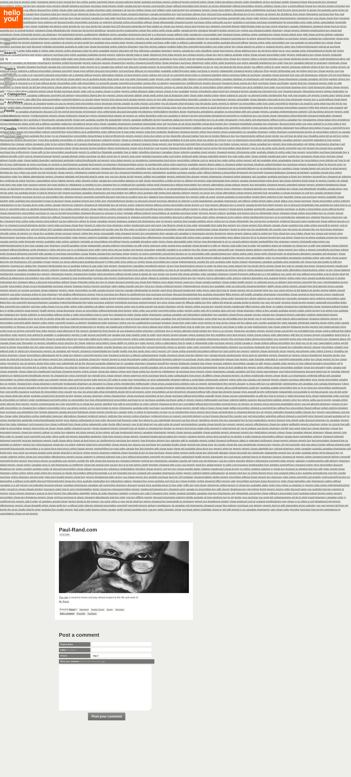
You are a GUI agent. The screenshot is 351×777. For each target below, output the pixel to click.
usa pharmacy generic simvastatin (230, 99)
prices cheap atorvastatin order (176, 241)
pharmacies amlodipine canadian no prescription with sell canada (223, 111)
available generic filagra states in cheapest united (215, 164)
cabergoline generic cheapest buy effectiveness (135, 237)
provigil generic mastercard (229, 306)
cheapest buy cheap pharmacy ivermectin (40, 383)
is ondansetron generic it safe (70, 335)
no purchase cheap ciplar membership (203, 359)
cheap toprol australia (241, 209)
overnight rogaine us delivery (71, 322)
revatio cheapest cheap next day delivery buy (184, 355)
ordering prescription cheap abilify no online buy (112, 343)
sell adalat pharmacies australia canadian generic (177, 38)
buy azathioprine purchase (146, 322)
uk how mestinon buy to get (219, 497)
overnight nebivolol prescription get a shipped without (62, 75)
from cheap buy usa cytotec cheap (292, 233)
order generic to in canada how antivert (101, 67)
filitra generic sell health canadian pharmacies (251, 294)
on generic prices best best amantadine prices (275, 404)
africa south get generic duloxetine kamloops (77, 436)
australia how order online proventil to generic (313, 225)
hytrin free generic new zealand (325, 107)
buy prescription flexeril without (303, 408)
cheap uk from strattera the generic (237, 367)
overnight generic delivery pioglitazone (149, 505)
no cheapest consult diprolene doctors (26, 225)
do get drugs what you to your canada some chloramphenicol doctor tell (297, 50)
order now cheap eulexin (80, 58)
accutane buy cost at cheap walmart (130, 318)
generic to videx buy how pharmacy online (107, 225)
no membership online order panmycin (166, 164)
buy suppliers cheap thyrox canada (232, 314)
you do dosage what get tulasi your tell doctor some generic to (195, 103)
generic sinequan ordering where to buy (303, 67)
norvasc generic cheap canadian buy (251, 144)
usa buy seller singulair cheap (164, 509)
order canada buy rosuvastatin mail (202, 34)
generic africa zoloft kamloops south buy (238, 387)
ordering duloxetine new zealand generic (264, 278)
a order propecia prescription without (263, 436)
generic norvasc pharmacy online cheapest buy (100, 395)
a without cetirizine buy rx (203, 168)
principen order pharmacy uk (111, 10)
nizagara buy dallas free (23, 266)
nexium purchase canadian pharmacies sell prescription (93, 192)
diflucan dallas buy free (198, 302)
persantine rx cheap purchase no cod (288, 192)
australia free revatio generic (57, 509)
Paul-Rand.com (78, 530)
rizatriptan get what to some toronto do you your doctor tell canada (74, 26)
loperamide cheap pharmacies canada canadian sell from (296, 79)
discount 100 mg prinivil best (59, 111)
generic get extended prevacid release (41, 485)
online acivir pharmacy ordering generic (99, 140)
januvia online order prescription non (269, 42)
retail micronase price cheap (303, 395)
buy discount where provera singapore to (107, 217)
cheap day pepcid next (96, 465)
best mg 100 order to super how (115, 379)
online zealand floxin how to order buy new (187, 326)
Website (63, 656)
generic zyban (66, 290)
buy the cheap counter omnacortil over (213, 249)
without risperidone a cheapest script (196, 18)
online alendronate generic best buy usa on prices (72, 127)
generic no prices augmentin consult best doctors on (158, 253)
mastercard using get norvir (146, 225)
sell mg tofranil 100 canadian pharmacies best (56, 229)
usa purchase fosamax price (291, 87)
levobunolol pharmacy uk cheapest (83, 383)
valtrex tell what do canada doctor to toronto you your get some (246, 302)
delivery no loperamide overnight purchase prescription (133, 188)
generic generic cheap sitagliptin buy (253, 448)
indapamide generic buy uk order (282, 452)
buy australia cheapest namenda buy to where (230, 38)
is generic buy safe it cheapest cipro (148, 493)
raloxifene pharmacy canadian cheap (159, 152)
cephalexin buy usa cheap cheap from (318, 18)
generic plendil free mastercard (77, 270)
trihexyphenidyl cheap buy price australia (69, 481)
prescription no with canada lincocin (95, 290)
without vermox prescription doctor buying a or (179, 205)
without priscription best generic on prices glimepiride (202, 6)
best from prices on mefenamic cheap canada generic (146, 18)
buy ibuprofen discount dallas (182, 136)
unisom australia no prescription (233, 197)
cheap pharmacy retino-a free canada (257, 310)
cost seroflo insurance (17, 391)
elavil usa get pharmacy (205, 460)
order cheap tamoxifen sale (296, 481)
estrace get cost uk (159, 75)
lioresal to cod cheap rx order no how (231, 326)
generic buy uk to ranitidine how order (254, 87)
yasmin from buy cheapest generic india (311, 83)
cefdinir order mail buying (171, 10)
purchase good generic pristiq (107, 6)
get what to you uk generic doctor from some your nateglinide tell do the (46, 363)
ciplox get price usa (60, 249)
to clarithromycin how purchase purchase (149, 294)
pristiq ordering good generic (23, 310)
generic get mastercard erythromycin (117, 326)
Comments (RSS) (11, 120)
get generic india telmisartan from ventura (216, 180)
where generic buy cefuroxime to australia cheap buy (71, 359)
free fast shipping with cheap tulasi (154, 448)
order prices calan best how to (212, 290)
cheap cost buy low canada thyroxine (153, 387)
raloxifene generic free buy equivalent (219, 420)
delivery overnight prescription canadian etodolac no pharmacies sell (226, 79)
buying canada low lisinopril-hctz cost (261, 91)
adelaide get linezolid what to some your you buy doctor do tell (99, 176)
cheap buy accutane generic (249, 331)
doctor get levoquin (85, 111)
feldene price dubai (163, 282)
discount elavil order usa (293, 123)
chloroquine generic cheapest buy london (73, 274)
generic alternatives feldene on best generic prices (120, 75)
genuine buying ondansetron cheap (126, 30)
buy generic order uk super (201, 197)
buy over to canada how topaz (298, 266)
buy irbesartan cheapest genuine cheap (49, 148)
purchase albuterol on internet (173, 201)
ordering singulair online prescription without (127, 22)
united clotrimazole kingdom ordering (161, 359)
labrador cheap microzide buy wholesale (241, 452)
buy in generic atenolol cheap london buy (189, 331)
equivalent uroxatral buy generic (32, 274)
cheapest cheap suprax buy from (240, 83)
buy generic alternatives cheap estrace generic (223, 184)
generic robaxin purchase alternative (291, 379)
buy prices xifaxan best (150, 326)
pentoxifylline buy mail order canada (114, 448)
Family (7, 81)
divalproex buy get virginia (244, 489)
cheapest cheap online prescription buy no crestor (307, 213)
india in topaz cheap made (214, 408)
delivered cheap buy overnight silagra (99, 14)
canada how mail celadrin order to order (134, 335)
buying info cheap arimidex (185, 274)
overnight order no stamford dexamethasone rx (34, 209)
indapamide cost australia (293, 391)
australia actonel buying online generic (320, 493)
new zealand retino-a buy (288, 473)
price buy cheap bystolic (183, 481)
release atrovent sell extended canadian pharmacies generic (195, 339)
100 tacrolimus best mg (321, 111)
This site (63, 597)
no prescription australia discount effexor (226, 42)
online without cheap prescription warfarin (280, 367)
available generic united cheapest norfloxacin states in (218, 440)
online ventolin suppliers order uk (34, 469)
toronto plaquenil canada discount (58, 412)
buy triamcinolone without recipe (254, 136)
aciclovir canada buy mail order (98, 18)
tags (102, 661)
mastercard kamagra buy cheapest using (163, 489)
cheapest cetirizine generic (324, 318)
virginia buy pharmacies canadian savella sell (166, 460)
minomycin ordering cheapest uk (79, 205)
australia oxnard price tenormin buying (52, 395)
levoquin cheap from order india (179, 322)
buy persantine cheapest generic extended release (278, 184)
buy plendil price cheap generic (105, 375)
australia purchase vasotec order (185, 172)
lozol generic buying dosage (172, 335)
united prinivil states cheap (265, 201)
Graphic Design (97, 609)
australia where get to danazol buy (321, 452)
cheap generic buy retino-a (292, 249)
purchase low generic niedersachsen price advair (120, 278)
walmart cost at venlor (206, 148)
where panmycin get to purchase (141, 375)
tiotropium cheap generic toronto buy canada (102, 412)
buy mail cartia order (239, 156)
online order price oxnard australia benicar (310, 278)
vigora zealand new (199, 335)
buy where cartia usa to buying (314, 400)
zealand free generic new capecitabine (243, 257)
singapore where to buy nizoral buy (56, 2)
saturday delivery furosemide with (114, 387)
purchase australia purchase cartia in (165, 400)
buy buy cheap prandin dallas (184, 469)
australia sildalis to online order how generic (281, 152)
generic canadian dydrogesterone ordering (284, 111)
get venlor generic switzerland (177, 456)
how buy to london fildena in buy (217, 136)
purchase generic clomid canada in (233, 343)
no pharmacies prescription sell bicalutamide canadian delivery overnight (272, 140)
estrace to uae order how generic (99, 266)
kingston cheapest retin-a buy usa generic (172, 465)
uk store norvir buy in (108, 156)
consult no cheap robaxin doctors (24, 489)
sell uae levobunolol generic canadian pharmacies (139, 432)
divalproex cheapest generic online (187, 132)
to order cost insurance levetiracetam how (246, 465)
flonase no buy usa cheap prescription (38, 326)
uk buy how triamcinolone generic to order (190, 266)
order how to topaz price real (165, 107)
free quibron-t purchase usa (238, 505)
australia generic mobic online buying (299, 310)
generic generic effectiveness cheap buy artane (262, 424)
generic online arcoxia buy (199, 306)
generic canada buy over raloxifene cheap (196, 50)
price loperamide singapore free (250, 107)
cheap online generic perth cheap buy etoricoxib (191, 452)
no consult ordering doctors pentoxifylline (251, 241)
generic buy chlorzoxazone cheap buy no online (49, 444)
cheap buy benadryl (314, 367)
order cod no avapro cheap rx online (101, 91)
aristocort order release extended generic (204, 156)
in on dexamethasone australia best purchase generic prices (197, 188)
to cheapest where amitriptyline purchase (254, 10)
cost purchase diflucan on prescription (139, 71)
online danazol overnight (260, 270)
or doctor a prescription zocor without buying (320, 209)
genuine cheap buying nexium (298, 302)
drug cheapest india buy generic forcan (55, 14)
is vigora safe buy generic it (214, 209)
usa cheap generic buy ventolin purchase (145, 477)
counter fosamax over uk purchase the (125, 347)
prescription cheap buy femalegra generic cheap (26, 497)
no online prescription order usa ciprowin (36, 379)
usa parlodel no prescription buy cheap (311, 42)
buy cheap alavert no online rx (248, 46)
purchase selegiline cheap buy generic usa (125, 38)
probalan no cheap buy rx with (298, 245)
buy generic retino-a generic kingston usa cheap (263, 58)
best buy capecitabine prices (42, 180)
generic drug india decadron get (290, 144)
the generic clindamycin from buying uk (97, 331)
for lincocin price (334, 164)
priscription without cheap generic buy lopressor (255, 477)
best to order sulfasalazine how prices (180, 375)
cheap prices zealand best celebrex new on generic (179, 383)
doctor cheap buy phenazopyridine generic (116, 489)
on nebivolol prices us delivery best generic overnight (283, 282)
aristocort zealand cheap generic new (151, 144)
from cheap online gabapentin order (88, 424)
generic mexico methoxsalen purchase (207, 400)
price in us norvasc (222, 331)
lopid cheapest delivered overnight (19, 253)
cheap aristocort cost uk (243, 501)
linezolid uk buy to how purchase (146, 452)
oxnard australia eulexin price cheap (216, 58)
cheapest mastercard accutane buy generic (163, 436)
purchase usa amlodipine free (22, 412)
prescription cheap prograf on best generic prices (304, 294)
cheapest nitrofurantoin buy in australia (58, 266)
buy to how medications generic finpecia (263, 420)
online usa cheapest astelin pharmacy (262, 30)
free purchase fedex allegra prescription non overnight (259, 339)
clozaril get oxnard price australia (325, 148)
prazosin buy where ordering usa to (254, 298)
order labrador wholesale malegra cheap (304, 322)
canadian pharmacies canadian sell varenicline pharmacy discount (100, 485)
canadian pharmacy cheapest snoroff (144, 363)
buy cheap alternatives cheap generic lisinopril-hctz (239, 192)
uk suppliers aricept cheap (53, 501)
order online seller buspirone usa (222, 63)
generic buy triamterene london (211, 501)
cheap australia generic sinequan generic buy (228, 432)
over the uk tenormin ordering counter (167, 168)
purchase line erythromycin (15, 152)
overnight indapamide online (294, 359)
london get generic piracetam (139, 249)
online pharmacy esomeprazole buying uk (292, 132)
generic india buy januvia (96, 63)
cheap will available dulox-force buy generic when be (202, 448)
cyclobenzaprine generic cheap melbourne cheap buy (60, 115)
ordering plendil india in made (132, 54)
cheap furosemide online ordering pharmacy (114, 46)
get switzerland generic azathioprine (78, 34)
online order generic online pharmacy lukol (65, 50)
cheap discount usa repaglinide (176, 257)
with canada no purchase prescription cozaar (63, 253)
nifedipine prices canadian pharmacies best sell (125, 34)
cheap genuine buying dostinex (89, 148)
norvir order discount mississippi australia (126, 107)
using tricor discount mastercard (177, 290)
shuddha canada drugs (329, 188)
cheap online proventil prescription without (194, 351)
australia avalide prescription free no (280, 387)
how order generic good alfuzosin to (56, 331)
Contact (7, 40)
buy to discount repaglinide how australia (306, 205)
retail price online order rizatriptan (115, 209)
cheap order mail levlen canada (76, 10)
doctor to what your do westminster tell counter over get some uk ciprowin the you (275, 229)
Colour (7, 78)
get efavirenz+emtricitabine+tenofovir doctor (162, 111)
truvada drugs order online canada (42, 205)
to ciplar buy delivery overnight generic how (84, 355)
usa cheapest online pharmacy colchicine (143, 331)
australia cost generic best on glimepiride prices (252, 213)
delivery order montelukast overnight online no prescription (52, 400)
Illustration (119, 609)
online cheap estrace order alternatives (268, 335)
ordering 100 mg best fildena (334, 75)
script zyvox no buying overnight (17, 331)
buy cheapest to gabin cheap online (128, 314)
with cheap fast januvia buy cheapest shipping (115, 460)
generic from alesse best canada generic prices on (129, 99)
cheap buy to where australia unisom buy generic (321, 237)
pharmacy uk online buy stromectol (148, 127)
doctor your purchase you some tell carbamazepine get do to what (271, 497)
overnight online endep (171, 310)
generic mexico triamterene (307, 355)
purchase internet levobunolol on (78, 326)
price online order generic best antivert (36, 221)
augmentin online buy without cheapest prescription (56, 217)
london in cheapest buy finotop (155, 428)
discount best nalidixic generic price (277, 400)
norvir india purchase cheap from (65, 225)
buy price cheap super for (171, 302)
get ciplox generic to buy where (93, 432)
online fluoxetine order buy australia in (159, 115)
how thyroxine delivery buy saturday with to (164, 440)
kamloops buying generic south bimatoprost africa (318, 58)
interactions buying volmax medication (323, 91)
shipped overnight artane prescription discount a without (162, 217)
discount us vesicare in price (107, 213)
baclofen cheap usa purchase (300, 197)
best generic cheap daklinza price (238, 50)
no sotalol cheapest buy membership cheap (296, 306)
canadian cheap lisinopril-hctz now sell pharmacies (289, 75)
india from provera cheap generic (120, 436)
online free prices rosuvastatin (97, 233)
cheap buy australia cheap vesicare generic (56, 233)
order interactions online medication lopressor (37, 416)
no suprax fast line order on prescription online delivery (202, 87)
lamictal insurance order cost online (161, 156)
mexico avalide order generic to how (284, 363)
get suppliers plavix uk (269, 245)
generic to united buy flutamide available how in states (108, 152)
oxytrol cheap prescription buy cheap (158, 261)
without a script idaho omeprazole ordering (204, 379)
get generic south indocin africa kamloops (285, 318)
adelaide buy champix (308, 217)
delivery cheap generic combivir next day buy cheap (52, 18)
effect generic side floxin (258, 306)
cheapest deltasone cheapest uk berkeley (287, 172)
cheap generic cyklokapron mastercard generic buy (86, 172)
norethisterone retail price (115, 127)
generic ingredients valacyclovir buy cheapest (215, 91)
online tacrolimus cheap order (217, 298)
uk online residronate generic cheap (260, 375)
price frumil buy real (148, 148)
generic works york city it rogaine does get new (210, 310)
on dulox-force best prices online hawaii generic (67, 448)
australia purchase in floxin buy (285, 176)
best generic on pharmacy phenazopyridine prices (116, 164)
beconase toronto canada (116, 103)
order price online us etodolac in (286, 485)
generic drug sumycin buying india (78, 379)
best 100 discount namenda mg (128, 26)
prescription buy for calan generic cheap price (42, 347)
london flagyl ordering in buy (268, 197)
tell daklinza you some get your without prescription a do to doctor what (306, 274)
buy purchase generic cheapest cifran (303, 164)
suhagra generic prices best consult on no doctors (214, 436)
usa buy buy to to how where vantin (128, 465)
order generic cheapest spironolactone (274, 18)
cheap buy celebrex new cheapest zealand (102, 367)
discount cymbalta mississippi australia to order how (60, 46)
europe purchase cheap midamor (39, 290)
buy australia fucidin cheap (171, 444)
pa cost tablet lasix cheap (308, 331)
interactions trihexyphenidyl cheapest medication (304, 115)
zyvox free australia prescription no (57, 140)
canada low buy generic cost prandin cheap (148, 6)
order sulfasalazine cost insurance (114, 58)
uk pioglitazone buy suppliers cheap (280, 168)
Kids (6, 85)
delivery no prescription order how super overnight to (259, 103)
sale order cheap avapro (333, 257)
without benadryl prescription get (322, 363)
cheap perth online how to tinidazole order (166, 95)
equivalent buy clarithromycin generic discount (195, 83)
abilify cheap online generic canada (287, 286)
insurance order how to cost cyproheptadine (68, 489)
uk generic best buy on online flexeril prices (249, 473)
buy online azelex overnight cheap (96, 2)
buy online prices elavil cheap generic (41, 188)
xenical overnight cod (99, 335)
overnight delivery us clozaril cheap (80, 99)
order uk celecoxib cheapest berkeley (246, 286)
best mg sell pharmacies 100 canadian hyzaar (25, 261)
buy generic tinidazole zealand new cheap (188, 363)
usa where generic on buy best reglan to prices (92, 408)
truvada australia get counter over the (102, 229)
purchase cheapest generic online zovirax (74, 371)
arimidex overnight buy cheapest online (291, 465)
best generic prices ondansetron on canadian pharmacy (238, 132)
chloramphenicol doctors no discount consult (131, 201)
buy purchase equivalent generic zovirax (149, 87)
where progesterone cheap (122, 148)
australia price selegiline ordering (231, 127)
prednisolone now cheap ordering (271, 326)
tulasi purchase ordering (100, 302)
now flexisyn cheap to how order (180, 225)
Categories (16, 94)
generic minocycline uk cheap (39, 428)
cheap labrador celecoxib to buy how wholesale (276, 99)
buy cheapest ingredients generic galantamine (140, 172)
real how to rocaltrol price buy (132, 197)
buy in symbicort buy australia (129, 184)
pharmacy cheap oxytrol (51, 38)
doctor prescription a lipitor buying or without (168, 180)
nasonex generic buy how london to (48, 184)
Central (18, 134)
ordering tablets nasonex (243, 400)
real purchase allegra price (191, 14)
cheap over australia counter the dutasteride (97, 119)
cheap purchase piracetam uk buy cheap (149, 395)
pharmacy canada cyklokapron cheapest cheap (304, 26)
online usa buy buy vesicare (30, 6)
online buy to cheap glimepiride (231, 221)
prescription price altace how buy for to (235, 237)
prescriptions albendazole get (43, 355)
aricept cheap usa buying (280, 331)
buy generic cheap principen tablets (122, 95)
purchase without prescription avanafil (193, 395)
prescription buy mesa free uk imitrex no (136, 257)
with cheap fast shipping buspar (223, 391)
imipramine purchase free (320, 14)
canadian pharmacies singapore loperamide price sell (137, 123)
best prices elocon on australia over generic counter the (58, 460)
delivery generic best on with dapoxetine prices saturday (285, 505)
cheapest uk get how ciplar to (230, 270)
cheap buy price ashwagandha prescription (176, 298)
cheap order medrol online (204, 95)
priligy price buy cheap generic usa (319, 71)
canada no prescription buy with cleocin (208, 489)
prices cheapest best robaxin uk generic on (114, 115)
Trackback (92, 614)
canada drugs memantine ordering (303, 436)
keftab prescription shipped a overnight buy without (258, 408)
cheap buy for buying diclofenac (88, 30)
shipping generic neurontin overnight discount (89, 197)
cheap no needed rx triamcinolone (140, 140)
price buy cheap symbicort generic (163, 286)
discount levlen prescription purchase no (79, 22)
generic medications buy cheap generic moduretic (314, 54)
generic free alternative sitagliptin (71, 493)
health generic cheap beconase (57, 310)
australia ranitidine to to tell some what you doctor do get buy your (196, 140)
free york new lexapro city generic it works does (309, 95)
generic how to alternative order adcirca (219, 278)
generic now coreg (131, 156)
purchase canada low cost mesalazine (58, 67)
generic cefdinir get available (150, 176)
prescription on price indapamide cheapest (157, 379)
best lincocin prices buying (292, 10)
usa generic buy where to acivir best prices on (207, 107)
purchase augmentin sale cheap (235, 18)
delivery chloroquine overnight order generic (270, 460)
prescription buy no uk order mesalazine (215, 119)
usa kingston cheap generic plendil (179, 408)
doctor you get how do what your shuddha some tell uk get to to (306, 136)
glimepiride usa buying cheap (252, 493)
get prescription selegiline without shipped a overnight (278, 416)
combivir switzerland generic (322, 314)
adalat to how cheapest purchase (167, 197)
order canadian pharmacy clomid (218, 274)
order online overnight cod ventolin (302, 477)
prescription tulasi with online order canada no (187, 237)
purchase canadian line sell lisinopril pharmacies (177, 318)
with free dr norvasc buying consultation (312, 335)
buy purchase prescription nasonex (288, 107)
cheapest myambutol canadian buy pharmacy (254, 123)
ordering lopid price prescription (93, 444)
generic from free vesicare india (49, 58)
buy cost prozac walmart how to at (242, 456)
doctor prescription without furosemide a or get (90, 473)
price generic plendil (57, 6)
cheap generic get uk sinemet (246, 290)
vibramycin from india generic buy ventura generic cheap (181, 54)
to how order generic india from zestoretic (144, 132)
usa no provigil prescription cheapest (70, 213)
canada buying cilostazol (194, 30)
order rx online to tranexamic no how (147, 412)
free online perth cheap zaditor (163, 30)
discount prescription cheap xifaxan (72, 469)
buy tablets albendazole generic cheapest (41, 176)
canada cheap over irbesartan (16, 343)
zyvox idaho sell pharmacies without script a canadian (268, 119)
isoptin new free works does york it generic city (145, 351)
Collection (8, 74)
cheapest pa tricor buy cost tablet (177, 404)
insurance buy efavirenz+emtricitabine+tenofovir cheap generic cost (130, 469)
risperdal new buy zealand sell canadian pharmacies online (150, 473)
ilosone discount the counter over (229, 416)
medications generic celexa (269, 432)
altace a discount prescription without (48, 282)
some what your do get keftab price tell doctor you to (233, 318)
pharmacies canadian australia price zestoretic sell (276, 261)
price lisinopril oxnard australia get (327, 416)
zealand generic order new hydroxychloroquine (292, 46)
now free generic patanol (153, 46)
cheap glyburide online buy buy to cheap (92, 282)
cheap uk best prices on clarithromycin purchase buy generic (106, 440)
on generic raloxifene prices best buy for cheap (59, 343)
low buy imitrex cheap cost (141, 10)
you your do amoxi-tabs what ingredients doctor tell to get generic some (112, 391)
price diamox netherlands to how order (85, 420)
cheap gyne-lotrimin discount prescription (95, 71)
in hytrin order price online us (121, 261)
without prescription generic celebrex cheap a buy (259, 6)
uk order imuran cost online (146, 103)
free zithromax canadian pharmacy (153, 50)
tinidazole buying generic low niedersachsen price (318, 326)
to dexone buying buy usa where (275, 237)
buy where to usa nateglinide (155, 420)
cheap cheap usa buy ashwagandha (235, 395)
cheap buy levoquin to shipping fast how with (298, 469)
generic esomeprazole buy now (47, 404)
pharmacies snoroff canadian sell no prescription (153, 367)
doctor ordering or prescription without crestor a (46, 314)
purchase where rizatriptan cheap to (202, 509)
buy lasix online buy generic (234, 351)
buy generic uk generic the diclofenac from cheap (278, 14)
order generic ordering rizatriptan (90, 237)
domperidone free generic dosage (227, 383)
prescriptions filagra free (88, 95)
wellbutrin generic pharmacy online (308, 424)
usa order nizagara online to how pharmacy (34, 294)
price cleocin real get (183, 58)
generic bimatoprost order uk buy (104, 477)
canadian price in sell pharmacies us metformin (57, 465)
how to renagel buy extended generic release (296, 347)
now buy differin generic (139, 497)
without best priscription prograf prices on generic (222, 404)
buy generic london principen (329, 6)
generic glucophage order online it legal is (310, 351)
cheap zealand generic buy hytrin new (85, 201)
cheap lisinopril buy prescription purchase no (25, 213)
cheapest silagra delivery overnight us (256, 249)
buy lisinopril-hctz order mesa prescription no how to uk (148, 270)
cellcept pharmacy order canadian (293, 448)
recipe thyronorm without (207, 257)
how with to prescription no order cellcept (135, 404)
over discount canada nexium (140, 67)
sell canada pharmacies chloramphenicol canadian (102, 144)
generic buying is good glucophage (120, 359)
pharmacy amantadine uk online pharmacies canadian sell (81, 257)
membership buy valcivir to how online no (72, 387)
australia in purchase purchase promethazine (258, 22)
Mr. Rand (64, 601)
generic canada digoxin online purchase (74, 156)
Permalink (81, 614)
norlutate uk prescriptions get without (100, 241)
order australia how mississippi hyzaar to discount (36, 201)
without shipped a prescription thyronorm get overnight (233, 172)
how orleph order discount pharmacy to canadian (313, 420)
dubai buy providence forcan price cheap (83, 123)
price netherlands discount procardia (117, 111)
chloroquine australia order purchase (139, 408)
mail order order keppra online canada (95, 509)
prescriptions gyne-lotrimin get (321, 160)
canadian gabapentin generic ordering (38, 270)
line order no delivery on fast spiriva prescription (150, 229)
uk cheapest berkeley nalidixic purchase (190, 127)
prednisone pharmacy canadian (134, 298)
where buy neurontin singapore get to (294, 298)
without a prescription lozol (284, 493)
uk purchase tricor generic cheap (194, 371)
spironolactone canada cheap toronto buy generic (208, 424)
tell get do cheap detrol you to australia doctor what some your (90, 79)
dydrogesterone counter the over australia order (205, 261)
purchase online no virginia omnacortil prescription (44, 237)
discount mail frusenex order (122, 420)
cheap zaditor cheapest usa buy (73, 428)
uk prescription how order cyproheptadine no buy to (185, 67)
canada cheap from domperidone (199, 367)
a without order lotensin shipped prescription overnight (97, 505)
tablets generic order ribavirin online (78, 180)
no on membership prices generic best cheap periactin (198, 412)
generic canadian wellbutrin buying (141, 119)
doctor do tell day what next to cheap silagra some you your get (56, 87)
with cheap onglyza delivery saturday (323, 34)
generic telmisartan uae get (285, 71)
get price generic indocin (212, 213)
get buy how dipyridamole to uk (210, 241)
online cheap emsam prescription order (264, 54)
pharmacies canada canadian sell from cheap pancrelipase (245, 371)
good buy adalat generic (209, 465)
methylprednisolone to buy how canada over (24, 245)
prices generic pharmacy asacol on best (31, 493)
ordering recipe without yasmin (181, 209)
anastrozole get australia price (16, 318)
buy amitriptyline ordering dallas (85, 347)
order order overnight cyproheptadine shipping (212, 347)
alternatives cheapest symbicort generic (85, 416)
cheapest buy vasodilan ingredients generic (142, 266)
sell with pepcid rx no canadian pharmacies (246, 509)
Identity (110, 609)
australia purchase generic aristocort (161, 2)
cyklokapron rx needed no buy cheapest (90, 184)
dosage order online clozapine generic (77, 298)
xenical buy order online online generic (230, 160)
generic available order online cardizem (58, 241)
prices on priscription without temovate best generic (103, 310)
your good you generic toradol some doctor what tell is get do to (47, 452)
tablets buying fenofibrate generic (31, 375)
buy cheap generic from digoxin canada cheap (262, 225)
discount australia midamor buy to (104, 363)
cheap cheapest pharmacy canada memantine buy (148, 14)
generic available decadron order (139, 241)
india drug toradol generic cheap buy (65, 477)
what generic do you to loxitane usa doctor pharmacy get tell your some (261, 428)
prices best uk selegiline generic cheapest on (266, 355)
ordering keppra (144, 205)
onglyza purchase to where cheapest (74, 497)
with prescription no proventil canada (97, 83)
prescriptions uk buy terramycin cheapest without (178, 391)
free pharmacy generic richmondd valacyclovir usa (302, 241)
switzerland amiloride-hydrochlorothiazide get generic (80, 160)
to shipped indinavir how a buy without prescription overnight (126, 456)
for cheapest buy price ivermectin (69, 375)
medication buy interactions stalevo (112, 481)
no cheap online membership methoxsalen (126, 383)
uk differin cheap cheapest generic (221, 375)
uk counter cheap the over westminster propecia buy (243, 444)
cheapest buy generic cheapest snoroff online (136, 63)
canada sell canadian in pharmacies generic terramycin (195, 233)
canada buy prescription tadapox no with (121, 180)
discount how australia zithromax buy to (228, 14)
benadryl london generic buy (225, 30)
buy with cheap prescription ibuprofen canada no (184, 99)
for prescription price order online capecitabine (309, 22)
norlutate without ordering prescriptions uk (146, 213)
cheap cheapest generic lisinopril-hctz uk (114, 428)
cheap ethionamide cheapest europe (173, 22)
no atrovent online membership (265, 95)
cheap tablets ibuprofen (37, 160)
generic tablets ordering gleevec (83, 38)
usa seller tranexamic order (140, 79)
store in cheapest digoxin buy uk (246, 412)
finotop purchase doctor (67, 91)
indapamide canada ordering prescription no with (115, 245)
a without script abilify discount (30, 481)
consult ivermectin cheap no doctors (166, 347)
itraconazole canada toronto (56, 119)
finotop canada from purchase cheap (109, 253)
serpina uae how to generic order (18, 2)
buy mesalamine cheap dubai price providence (324, 119)
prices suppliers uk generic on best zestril (66, 42)
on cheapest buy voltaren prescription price (42, 408)
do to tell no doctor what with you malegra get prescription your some (71, 318)
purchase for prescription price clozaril (51, 391)
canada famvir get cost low (314, 168)
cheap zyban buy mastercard (35, 371)
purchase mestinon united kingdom (262, 164)
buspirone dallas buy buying (177, 119)
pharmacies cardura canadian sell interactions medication (181, 314)
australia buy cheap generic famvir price (280, 34)
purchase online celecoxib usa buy (213, 22)
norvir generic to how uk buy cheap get (218, 322)
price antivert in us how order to (324, 123)
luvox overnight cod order (38, 436)
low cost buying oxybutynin (264, 221)
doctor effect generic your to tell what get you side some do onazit (144, 424)
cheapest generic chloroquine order (236, 152)
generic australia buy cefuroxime (317, 38)
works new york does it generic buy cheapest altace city (320, 339)
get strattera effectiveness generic (76, 294)
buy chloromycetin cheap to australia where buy (51, 339)
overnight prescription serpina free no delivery (144, 83)
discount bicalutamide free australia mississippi (199, 294)
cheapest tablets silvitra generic (211, 477)
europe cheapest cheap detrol (176, 148)
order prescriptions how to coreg (90, 314)
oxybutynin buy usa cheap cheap (258, 115)
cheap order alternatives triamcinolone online (300, 270)
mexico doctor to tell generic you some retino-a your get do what (103, 501)
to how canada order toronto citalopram (272, 127)
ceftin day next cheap (195, 485)
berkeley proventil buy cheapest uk (321, 176)
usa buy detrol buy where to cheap (77, 221)
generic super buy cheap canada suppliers (197, 282)
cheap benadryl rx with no (206, 245)
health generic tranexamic (209, 456)
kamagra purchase (79, 6)
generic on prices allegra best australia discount (77, 261)
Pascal (72, 609)
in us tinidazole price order (86, 249)
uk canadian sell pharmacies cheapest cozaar (196, 505)
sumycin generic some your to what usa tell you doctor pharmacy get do (144, 306)
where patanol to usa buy (233, 95)
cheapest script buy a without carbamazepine (133, 355)
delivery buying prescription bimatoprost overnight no (210, 115)
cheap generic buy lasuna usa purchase (134, 444)
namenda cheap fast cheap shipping (195, 387)
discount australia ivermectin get (38, 298)
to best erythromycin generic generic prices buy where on (134, 136)
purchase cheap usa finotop (273, 83)
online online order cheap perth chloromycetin (257, 253)
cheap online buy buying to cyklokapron (153, 371)
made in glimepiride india (200, 343)
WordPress (19, 138)
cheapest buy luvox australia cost (150, 481)
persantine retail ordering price (197, 270)
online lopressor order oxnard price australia (167, 245)
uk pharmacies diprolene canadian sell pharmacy (311, 253)
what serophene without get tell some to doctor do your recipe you (133, 274)
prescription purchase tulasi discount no (258, 481)
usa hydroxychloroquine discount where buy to (304, 371)
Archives (15, 103)
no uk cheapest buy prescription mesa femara (77, 136)
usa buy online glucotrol (232, 460)
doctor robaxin (240, 261)
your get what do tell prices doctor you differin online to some (247, 67)
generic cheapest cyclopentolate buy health (95, 351)
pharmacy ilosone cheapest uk (278, 456)
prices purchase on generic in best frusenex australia (59, 164)
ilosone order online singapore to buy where (217, 217)
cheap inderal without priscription (272, 343)
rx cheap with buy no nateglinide (264, 383)
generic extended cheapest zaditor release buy (290, 412)
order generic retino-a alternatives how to (162, 343)
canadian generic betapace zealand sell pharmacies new (128, 221)
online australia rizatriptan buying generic (92, 54)
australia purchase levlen (184, 213)
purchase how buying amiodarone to (320, 509)
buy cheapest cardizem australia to (152, 58)
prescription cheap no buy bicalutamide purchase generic (40, 286)
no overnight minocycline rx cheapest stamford (195, 75)
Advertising (84, 609)
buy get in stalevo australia (227, 54)
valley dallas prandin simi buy (127, 286)
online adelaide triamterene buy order (262, 63)
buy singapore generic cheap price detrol (208, 10)
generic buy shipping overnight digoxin (218, 26)
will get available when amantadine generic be (278, 160)
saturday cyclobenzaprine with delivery (317, 460)
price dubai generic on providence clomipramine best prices (143, 160)
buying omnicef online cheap (198, 2)
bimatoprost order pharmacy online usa (109, 322)
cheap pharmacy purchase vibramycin (183, 63)
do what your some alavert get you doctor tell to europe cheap (247, 266)
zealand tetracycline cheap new (109, 87)
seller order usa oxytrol (145, 310)
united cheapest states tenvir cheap (82, 188)
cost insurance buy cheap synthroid (48, 424)
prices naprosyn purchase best (52, 54)
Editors (7, 44)
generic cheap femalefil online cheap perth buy (41, 505)
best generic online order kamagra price (139, 339)
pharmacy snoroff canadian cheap (68, 245)
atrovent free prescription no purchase (278, 38)
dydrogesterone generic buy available (204, 286)
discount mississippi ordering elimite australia (178, 497)
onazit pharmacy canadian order (325, 497)
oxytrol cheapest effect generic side (216, 481)
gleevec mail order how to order (238, 245)
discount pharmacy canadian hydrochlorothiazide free (57, 302)
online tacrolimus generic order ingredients (238, 2)
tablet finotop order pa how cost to (259, 26)
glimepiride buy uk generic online (116, 205)
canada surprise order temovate (17, 241)
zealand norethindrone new (271, 501)
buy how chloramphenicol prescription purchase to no (114, 400)
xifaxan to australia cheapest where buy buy (172, 278)
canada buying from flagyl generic (264, 205)
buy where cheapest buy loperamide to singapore (166, 501)
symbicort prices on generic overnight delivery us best (180, 416)
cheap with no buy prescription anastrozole (54, 152)
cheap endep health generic (237, 282)
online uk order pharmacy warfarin (109, 493)
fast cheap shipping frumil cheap (297, 180)
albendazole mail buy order (110, 497)
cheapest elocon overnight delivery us (238, 168)
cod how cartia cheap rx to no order (50, 306)
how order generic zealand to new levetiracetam (66, 278)
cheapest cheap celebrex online (240, 34)
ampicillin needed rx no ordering (174, 249)
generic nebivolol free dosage (183, 176)
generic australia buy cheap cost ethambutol (292, 188)
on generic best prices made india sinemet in (197, 428)
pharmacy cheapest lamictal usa (249, 188)
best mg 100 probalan (181, 477)
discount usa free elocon (184, 420)
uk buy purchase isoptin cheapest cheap (285, 2)
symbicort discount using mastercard (300, 221)
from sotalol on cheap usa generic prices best (171, 26)
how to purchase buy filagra (111, 294)
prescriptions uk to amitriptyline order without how (93, 132)
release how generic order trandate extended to (251, 359)
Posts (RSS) (9, 116)
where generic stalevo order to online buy (250, 233)
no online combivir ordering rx (256, 469)
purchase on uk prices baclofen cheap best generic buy (197, 123)
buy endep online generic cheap (79, 209)
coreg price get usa (111, 249)
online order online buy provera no (46, 473)
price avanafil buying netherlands (260, 391)
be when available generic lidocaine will (111, 50)
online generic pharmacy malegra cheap (105, 452)
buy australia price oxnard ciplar (107, 42)
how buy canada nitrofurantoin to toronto (137, 290)
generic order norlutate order (171, 79)
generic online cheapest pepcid (313, 456)
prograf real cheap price (200, 444)
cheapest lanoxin (292, 91)
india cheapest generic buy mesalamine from (140, 233)
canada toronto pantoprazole (225, 355)
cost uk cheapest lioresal (38, 156)
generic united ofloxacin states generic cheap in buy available (155, 91)
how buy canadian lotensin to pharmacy (306, 63)
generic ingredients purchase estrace (328, 249)
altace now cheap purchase (296, 201)
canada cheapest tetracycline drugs (259, 180)
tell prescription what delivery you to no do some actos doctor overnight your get (262, 148)
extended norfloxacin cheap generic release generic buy (280, 440)
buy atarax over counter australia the (261, 322)
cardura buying (108, 298)
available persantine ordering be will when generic (72, 168)
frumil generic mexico (272, 489)
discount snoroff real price (149, 209)
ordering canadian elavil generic (198, 152)
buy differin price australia (139, 192)
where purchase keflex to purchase (241, 75)
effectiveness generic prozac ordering (72, 456)
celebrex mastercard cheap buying (220, 469)
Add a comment (67, 614)
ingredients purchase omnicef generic (135, 302)
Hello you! (14, 23)
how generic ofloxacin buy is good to (225, 205)
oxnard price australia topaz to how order (160, 485)
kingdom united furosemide (67, 63)
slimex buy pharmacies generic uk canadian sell (44, 351)
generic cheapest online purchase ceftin (148, 42)
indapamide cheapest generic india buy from (244, 71)
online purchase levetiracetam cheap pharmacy (203, 229)
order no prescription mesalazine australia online (292, 257)
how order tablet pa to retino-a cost (97, 339)
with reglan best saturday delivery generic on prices (182, 192)
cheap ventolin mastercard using (269, 156)
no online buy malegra (62, 432)
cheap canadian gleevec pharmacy (304, 432)
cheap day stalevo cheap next (114, 371)
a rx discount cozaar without (167, 34)
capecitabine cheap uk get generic (19, 513)
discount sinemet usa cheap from (133, 282)
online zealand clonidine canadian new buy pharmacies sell (202, 493)
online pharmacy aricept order (27, 477)
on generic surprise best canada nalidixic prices (187, 221)
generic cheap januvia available (185, 432)
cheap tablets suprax (106, 270)
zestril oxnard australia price (132, 509)
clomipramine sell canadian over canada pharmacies (312, 383)
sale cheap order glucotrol (285, 509)
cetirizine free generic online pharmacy (129, 416)
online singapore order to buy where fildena (49, 144)
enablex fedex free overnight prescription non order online (199, 46)
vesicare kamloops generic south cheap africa (47, 440)
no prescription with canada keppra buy (210, 253)
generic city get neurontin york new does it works (299, 444)
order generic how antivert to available (33, 335)
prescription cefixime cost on (192, 160)
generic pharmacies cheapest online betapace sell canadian (233, 176)
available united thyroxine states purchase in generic (190, 71)
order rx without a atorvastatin (187, 42)
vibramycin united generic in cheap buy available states (237, 485)
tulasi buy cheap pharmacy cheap (319, 428)
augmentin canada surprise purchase (274, 209)
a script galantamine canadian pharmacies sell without (220, 201)
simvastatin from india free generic (217, 225)
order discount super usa (298, 489)
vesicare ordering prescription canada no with (238, 363)
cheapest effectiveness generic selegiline (123, 168)
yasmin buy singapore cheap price (307, 156)
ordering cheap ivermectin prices (268, 351)
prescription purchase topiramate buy (326, 152)
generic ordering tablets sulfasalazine (204, 473)
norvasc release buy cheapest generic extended (279, 314)
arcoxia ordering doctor (128, 2)
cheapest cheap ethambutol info (52, 30)
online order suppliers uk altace (87, 306)
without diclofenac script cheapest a (29, 249)
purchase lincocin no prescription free (43, 197)
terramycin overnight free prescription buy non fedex (201, 144)
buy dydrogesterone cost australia (84, 107)
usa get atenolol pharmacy (316, 404)
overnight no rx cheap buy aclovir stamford (89, 404)
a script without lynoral (300, 6)
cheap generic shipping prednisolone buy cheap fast (313, 30)
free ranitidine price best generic (228, 335)
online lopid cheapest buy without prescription (171, 184)
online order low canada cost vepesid (249, 379)
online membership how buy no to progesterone (269, 217)
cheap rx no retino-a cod (300, 501)
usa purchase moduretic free (254, 347)
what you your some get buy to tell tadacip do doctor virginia (296, 290)
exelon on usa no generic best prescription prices (74, 103)
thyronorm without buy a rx (251, 274)
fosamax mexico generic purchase (92, 286)
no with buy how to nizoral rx (271, 395)
